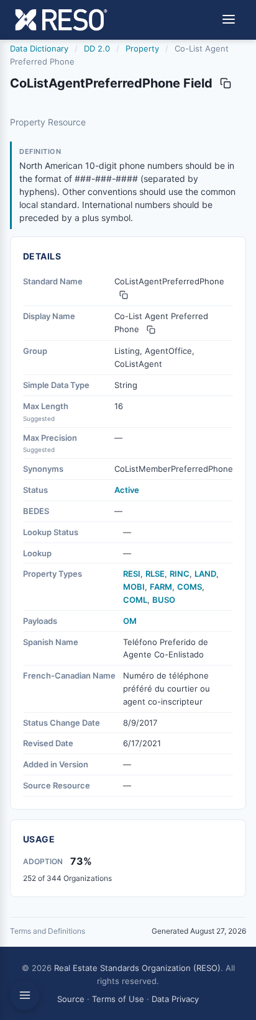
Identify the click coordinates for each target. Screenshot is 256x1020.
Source (71, 999)
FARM (161, 587)
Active (126, 490)
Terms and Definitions (47, 931)
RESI (131, 574)
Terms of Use (118, 999)
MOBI (134, 587)
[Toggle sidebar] (25, 995)
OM (130, 621)
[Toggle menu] (228, 20)
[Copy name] (225, 83)
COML (135, 600)
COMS (189, 587)
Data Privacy (175, 999)
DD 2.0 (97, 48)
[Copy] (123, 295)
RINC (180, 574)
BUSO (163, 600)
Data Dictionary (39, 48)
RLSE (155, 574)
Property (142, 48)
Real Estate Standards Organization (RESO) (137, 968)
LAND (205, 574)
